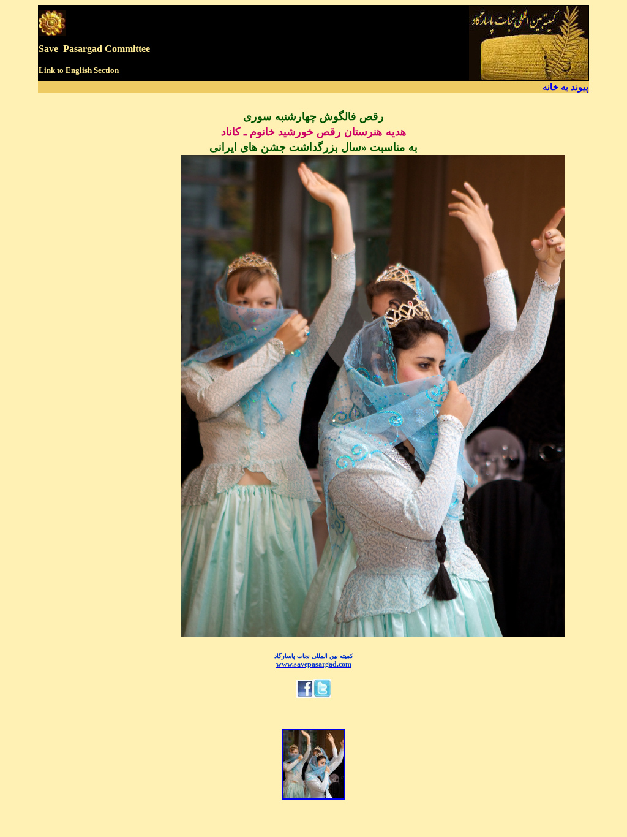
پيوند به (574, 87)
